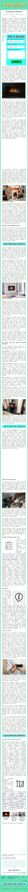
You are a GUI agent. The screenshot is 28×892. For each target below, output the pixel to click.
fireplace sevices (19, 584)
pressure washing (19, 806)
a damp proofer (12, 796)
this (20, 607)
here (7, 772)
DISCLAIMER (24, 9)
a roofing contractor (13, 804)
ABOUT (16, 9)
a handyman (20, 793)
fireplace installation (19, 169)
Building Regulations (17, 127)
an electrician (20, 803)
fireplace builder (19, 277)
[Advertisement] (14, 154)
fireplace (4, 23)
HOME (10, 9)
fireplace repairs (13, 570)
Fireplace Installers (13, 876)
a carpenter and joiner (15, 807)
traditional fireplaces (8, 556)
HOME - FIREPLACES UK (14, 870)
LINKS (13, 9)
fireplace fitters (9, 791)
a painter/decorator (13, 802)
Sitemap (3, 876)
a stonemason (19, 800)
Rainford (14, 430)
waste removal (20, 795)
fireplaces (5, 129)
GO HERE (20, 533)
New (23, 876)
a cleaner (4, 806)
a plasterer (11, 794)
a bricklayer (5, 803)
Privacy (25, 880)
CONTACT (19, 9)
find (7, 741)
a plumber (14, 798)
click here (20, 606)
